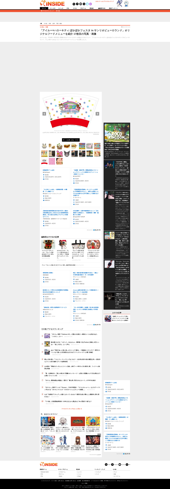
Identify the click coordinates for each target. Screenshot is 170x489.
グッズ (97, 474)
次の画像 (97, 114)
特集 (59, 11)
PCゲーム (83, 8)
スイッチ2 (52, 8)
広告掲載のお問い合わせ (70, 480)
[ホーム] (41, 23)
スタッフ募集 (84, 483)
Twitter (109, 464)
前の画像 (44, 114)
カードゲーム (117, 476)
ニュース (79, 472)
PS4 (42, 476)
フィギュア (98, 472)
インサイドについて (45, 480)
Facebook (116, 464)
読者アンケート (113, 8)
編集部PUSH (101, 8)
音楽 (115, 474)
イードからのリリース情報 (97, 480)
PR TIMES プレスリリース (110, 480)
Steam (60, 476)
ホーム (44, 8)
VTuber (79, 476)
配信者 (92, 8)
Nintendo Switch (45, 472)
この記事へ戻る (71, 140)
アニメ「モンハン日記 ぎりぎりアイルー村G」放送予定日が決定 (62, 265)
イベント (79, 474)
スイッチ (60, 8)
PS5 (68, 8)
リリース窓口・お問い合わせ (57, 480)
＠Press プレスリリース (122, 480)
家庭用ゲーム (43, 469)
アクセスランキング (48, 11)
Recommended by (93, 454)
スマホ (75, 8)
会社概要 (79, 480)
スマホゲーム (62, 472)
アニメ (115, 472)
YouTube (123, 464)
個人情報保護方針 (86, 480)
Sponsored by (90, 229)
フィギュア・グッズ (100, 469)
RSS (129, 464)
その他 (114, 469)
